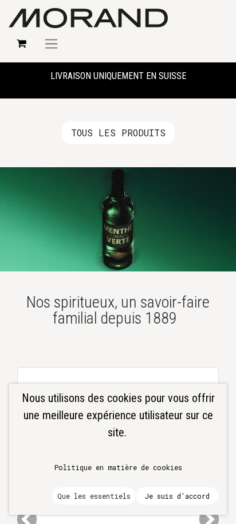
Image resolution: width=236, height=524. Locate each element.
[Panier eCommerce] (21, 43)
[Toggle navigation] (51, 43)
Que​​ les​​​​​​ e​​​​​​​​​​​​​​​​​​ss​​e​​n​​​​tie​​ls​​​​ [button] (94, 496)
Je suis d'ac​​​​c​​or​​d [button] (177, 496)
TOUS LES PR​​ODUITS (118, 133)
